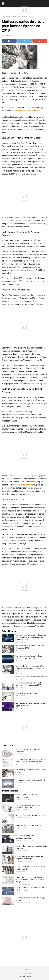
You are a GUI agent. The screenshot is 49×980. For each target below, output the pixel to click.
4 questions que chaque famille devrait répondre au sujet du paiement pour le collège (29, 879)
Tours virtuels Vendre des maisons (28, 826)
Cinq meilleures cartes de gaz (26, 693)
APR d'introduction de (24, 485)
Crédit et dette (6, 16)
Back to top (24, 969)
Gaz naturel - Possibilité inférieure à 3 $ (30, 780)
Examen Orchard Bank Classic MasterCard (31, 677)
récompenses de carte (24, 111)
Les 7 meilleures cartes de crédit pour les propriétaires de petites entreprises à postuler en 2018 (30, 637)
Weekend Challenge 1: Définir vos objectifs (31, 815)
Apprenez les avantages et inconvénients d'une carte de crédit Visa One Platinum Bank (31, 668)
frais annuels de (35, 224)
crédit (38, 111)
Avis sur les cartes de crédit (21, 16)
